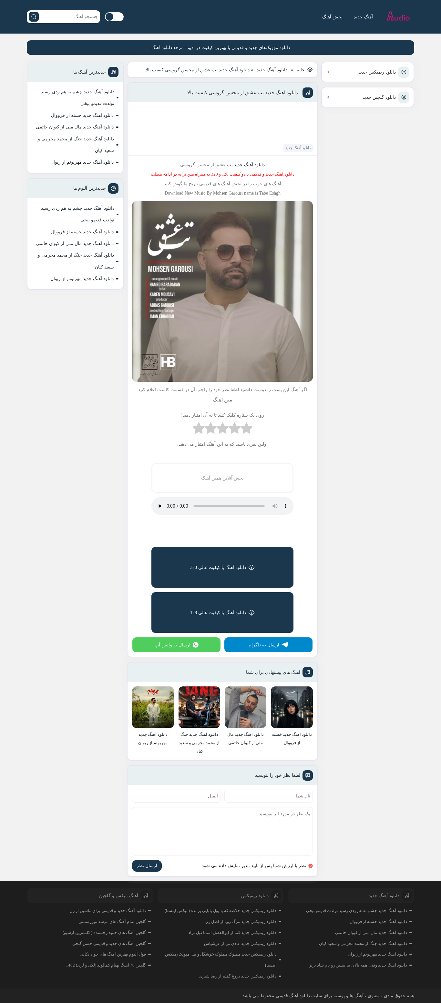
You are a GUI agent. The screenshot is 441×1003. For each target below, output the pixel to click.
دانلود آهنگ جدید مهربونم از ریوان (82, 162)
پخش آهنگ (332, 17)
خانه (301, 69)
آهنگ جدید (363, 17)
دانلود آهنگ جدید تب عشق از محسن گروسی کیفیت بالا (242, 92)
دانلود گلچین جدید (379, 97)
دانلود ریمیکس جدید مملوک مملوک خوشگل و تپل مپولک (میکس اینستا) (221, 960)
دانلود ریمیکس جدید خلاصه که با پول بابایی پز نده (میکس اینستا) (220, 910)
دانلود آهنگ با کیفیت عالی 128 (218, 612)
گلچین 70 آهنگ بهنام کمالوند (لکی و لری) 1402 (106, 965)
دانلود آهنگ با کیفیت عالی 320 (218, 567)
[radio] (246, 429)
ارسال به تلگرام (264, 645)
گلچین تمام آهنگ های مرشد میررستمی (112, 921)
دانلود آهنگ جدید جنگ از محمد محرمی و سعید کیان (76, 145)
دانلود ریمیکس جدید (377, 72)
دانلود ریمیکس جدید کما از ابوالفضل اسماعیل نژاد (232, 932)
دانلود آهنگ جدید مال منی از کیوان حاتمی (75, 127)
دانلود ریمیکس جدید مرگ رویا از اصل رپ (240, 921)
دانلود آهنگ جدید (272, 69)
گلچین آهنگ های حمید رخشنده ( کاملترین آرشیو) (104, 932)
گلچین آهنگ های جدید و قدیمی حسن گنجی (109, 943)
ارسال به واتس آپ (172, 645)
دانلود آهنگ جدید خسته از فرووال (82, 115)
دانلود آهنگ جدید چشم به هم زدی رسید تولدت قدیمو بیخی (77, 97)
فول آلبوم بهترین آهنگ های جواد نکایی (113, 954)
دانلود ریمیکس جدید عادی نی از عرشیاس (240, 943)
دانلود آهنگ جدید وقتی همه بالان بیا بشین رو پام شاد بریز (358, 965)
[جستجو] (34, 17)
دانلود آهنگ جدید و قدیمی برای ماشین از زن (107, 910)
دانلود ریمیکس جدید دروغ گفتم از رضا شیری (237, 976)
